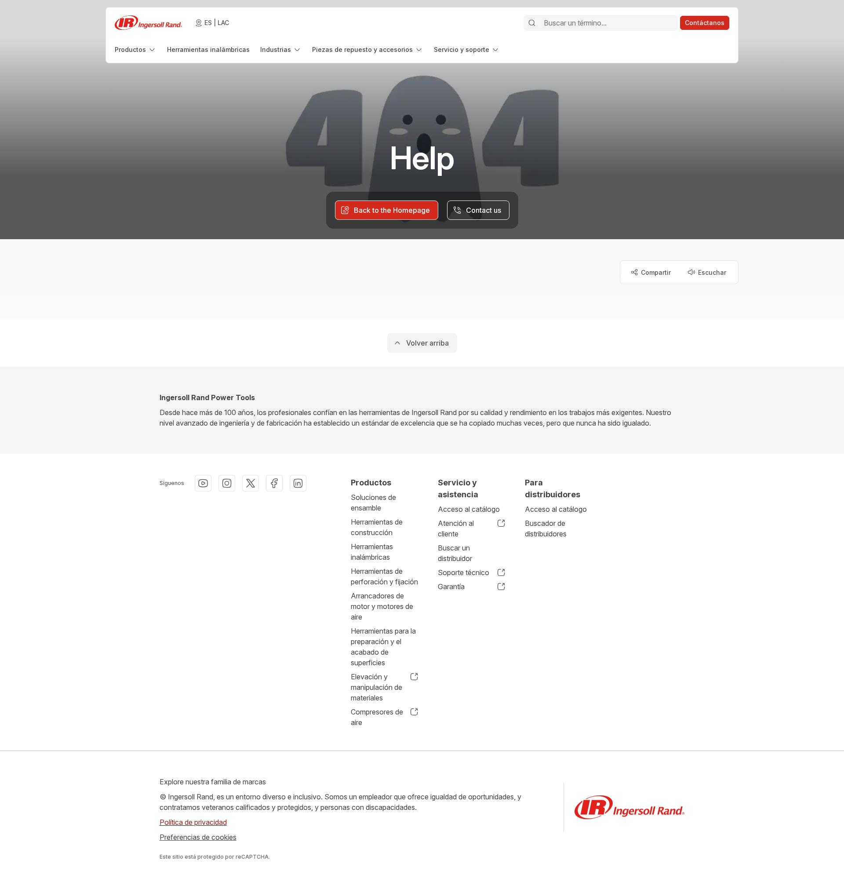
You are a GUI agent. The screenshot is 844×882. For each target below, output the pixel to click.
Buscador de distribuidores (546, 528)
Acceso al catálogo (469, 509)
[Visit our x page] (250, 483)
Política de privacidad (193, 822)
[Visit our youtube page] (203, 483)
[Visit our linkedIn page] (298, 483)
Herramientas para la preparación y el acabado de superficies (383, 647)
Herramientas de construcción (377, 527)
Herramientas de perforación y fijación (384, 576)
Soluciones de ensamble (373, 502)
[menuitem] (135, 49)
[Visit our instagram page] (226, 483)
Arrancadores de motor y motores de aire (382, 606)
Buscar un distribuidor (455, 553)
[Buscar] (532, 23)
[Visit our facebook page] (274, 483)
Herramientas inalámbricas (372, 551)
